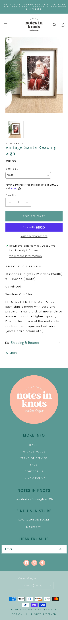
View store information (25, 256)
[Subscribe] (60, 549)
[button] (5, 25)
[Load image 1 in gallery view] (15, 129)
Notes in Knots (35, 609)
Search (34, 445)
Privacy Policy (34, 451)
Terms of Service (34, 458)
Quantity (10, 195)
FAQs (34, 464)
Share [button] (14, 353)
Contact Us (34, 471)
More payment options (34, 236)
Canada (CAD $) (32, 585)
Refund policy (34, 478)
